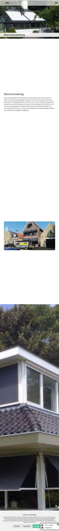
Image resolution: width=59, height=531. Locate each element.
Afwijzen (17, 526)
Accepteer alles (39, 526)
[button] (56, 3)
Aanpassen (26, 526)
